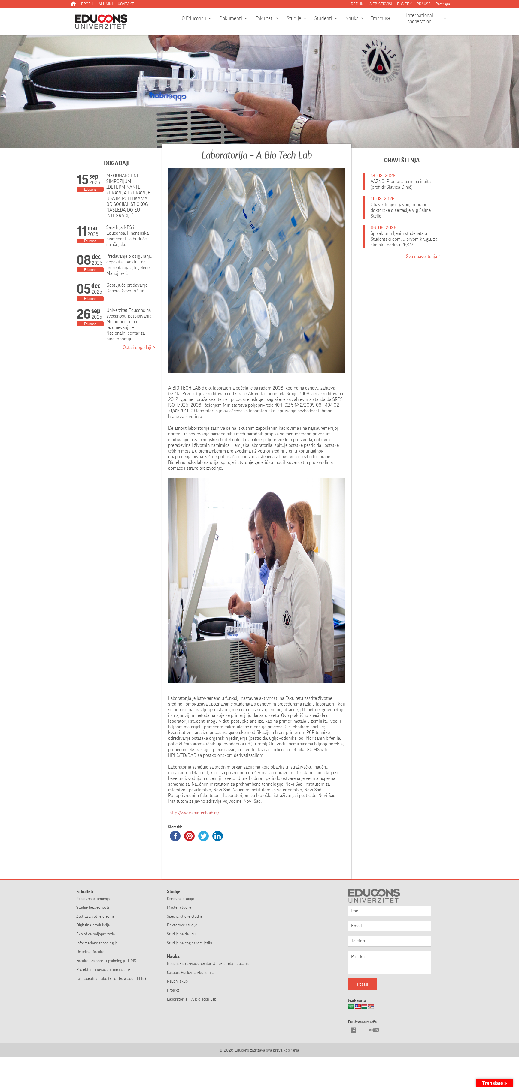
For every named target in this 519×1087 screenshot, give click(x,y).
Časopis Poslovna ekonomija (190, 972)
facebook (353, 1030)
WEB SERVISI (380, 4)
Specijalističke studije (184, 916)
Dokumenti (230, 18)
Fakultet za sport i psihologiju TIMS (106, 960)
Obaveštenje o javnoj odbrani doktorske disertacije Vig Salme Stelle (401, 210)
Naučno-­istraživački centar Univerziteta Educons (208, 963)
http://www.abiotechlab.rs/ (193, 813)
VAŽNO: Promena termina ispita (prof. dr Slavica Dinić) (401, 184)
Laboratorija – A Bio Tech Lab (191, 999)
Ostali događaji (137, 347)
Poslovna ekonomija (93, 898)
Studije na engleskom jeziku (190, 943)
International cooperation (419, 18)
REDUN (357, 4)
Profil (87, 4)
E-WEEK (404, 4)
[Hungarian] (364, 1008)
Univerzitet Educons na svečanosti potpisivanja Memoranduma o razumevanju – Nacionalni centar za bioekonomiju (128, 324)
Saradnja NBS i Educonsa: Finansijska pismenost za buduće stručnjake (127, 235)
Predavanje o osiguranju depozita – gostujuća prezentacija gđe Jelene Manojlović (129, 264)
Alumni (106, 4)
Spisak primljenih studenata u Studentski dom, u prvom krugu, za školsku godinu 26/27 (404, 239)
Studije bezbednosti (92, 907)
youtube (374, 1030)
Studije (294, 18)
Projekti (173, 990)
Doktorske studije (182, 925)
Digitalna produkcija (93, 925)
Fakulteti (264, 18)
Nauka (352, 18)
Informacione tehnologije (96, 943)
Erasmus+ (380, 18)
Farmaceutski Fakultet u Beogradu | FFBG (111, 978)
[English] (358, 1008)
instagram (363, 1030)
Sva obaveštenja (421, 256)
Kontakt (126, 4)
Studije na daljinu (181, 934)
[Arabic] (351, 1008)
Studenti (323, 18)
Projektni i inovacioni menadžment (105, 969)
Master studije (179, 907)
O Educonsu (194, 18)
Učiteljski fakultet (91, 951)
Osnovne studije (180, 898)
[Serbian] (371, 1008)
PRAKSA (424, 4)
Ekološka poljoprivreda (95, 934)
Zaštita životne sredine (95, 916)
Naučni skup (177, 981)
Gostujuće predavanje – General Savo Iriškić (128, 288)
